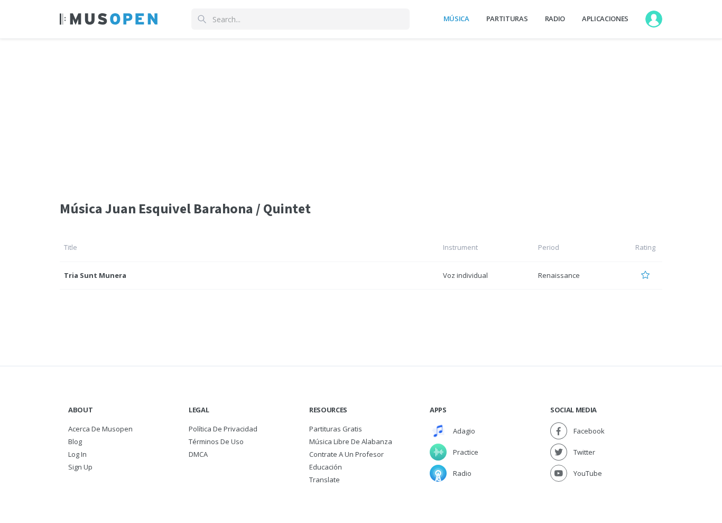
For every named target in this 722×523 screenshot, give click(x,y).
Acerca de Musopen (100, 429)
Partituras (507, 18)
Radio (555, 18)
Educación (325, 467)
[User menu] (653, 19)
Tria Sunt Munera (95, 275)
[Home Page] (109, 19)
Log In (77, 454)
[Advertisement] (361, 113)
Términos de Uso (216, 441)
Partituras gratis (335, 429)
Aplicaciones (605, 18)
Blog (75, 441)
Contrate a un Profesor (346, 454)
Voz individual (465, 275)
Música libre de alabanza (350, 441)
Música (456, 18)
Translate (324, 479)
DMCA (198, 454)
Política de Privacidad (223, 429)
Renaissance (559, 275)
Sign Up (80, 467)
